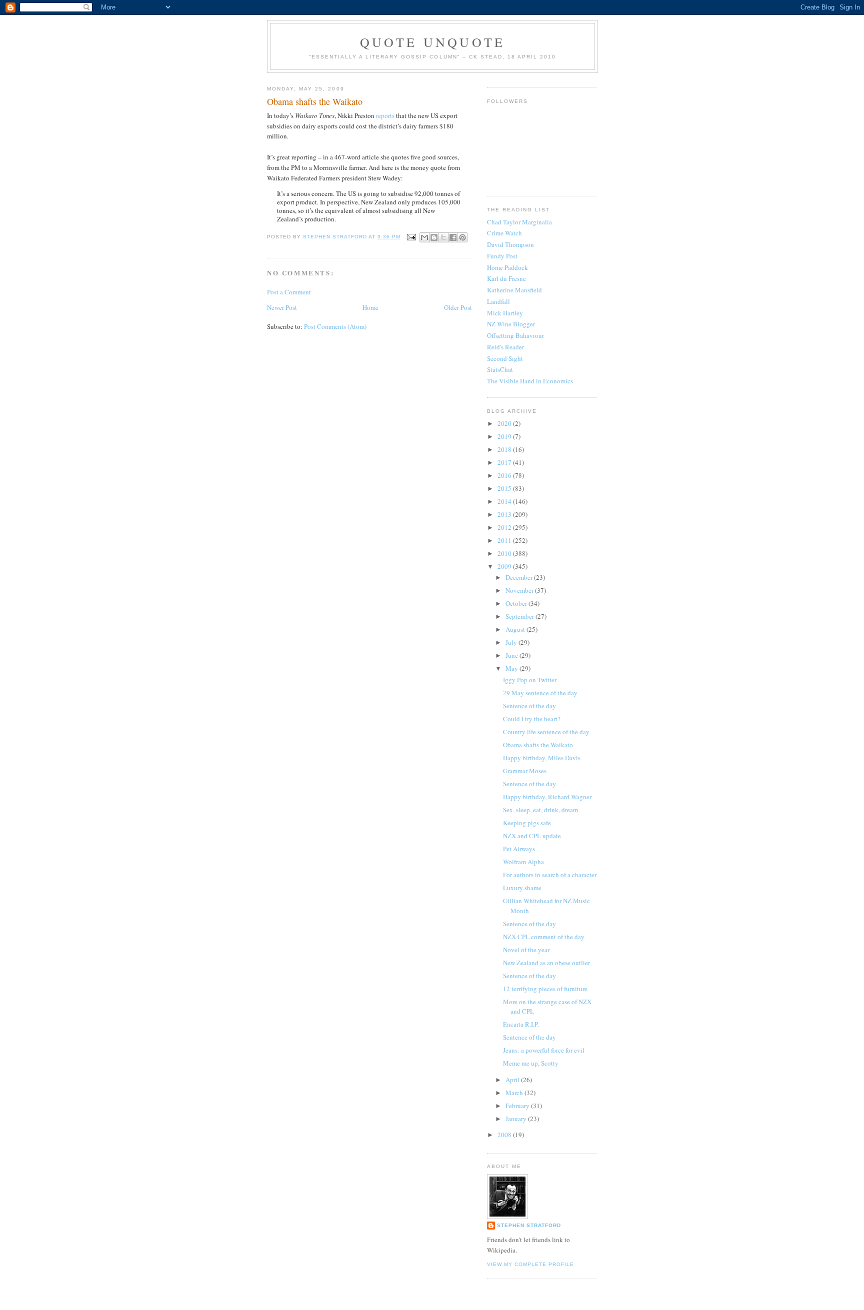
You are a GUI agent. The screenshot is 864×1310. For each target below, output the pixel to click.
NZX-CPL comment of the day (543, 936)
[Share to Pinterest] (463, 237)
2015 (505, 488)
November (520, 590)
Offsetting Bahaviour (515, 335)
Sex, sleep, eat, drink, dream (540, 809)
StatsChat (500, 369)
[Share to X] (443, 237)
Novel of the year (526, 949)
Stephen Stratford (529, 1225)
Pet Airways (519, 848)
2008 (505, 1134)
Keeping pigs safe (527, 822)
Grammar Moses (524, 770)
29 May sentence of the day (540, 692)
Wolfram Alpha (523, 861)
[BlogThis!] (434, 237)
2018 (505, 449)
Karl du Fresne (506, 278)
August (516, 629)
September (521, 616)
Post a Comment (289, 291)
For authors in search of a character (549, 874)
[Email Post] (411, 236)
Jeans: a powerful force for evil (543, 1050)
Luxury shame (522, 887)
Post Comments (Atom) (335, 326)
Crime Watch (504, 232)
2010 (505, 553)
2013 (505, 514)
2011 (505, 540)
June (513, 655)
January (517, 1118)
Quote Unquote (433, 41)
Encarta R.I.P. (521, 1024)
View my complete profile (530, 1264)
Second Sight (505, 358)
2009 (505, 566)
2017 (505, 462)
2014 (505, 501)
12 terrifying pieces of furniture (545, 988)
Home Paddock (507, 267)
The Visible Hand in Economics (530, 380)
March (515, 1092)
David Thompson (510, 244)
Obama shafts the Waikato (538, 744)
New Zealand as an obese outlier (546, 962)
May (513, 668)
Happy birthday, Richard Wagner (547, 796)
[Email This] (425, 237)
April (513, 1079)
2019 (505, 436)
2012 (505, 527)
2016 (505, 475)
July (512, 642)
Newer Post (282, 307)
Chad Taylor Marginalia (519, 221)
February (518, 1105)
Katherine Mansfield (514, 289)
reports (385, 115)
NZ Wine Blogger (511, 323)
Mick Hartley (505, 312)
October (517, 603)
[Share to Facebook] (453, 237)
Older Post (458, 307)
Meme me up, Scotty (530, 1063)
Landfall (498, 301)
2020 (505, 423)
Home (370, 307)
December (520, 577)
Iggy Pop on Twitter (529, 679)
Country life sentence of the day (546, 731)
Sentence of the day (529, 705)
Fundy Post (502, 255)
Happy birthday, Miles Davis (541, 757)
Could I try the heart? (531, 718)
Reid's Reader (505, 346)
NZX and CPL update (532, 835)
